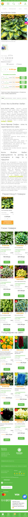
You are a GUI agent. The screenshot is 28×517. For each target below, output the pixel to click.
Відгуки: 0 (19, 98)
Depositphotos (15, 477)
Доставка (24, 98)
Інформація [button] (7, 479)
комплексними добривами (16, 176)
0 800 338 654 (4, 455)
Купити (7, 262)
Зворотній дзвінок (7, 487)
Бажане (20, 64)
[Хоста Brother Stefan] (14, 27)
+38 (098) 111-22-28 (5, 453)
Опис (3, 98)
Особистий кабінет (7, 482)
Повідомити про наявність (7, 222)
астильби (3, 121)
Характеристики (8, 98)
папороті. (9, 121)
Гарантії (14, 98)
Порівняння (11, 64)
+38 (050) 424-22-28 (5, 454)
